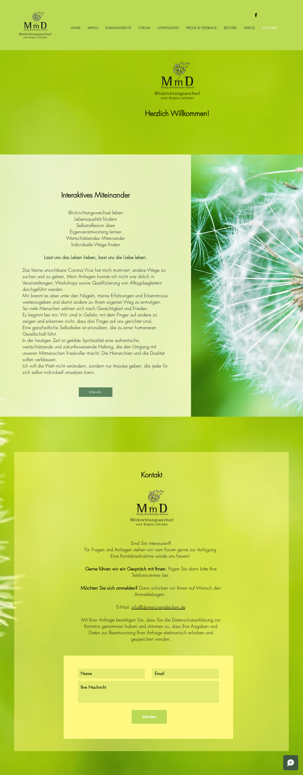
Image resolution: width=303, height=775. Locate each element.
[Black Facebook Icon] (256, 15)
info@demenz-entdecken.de (158, 607)
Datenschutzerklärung (192, 620)
